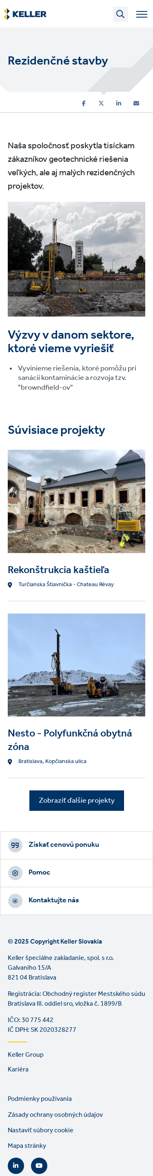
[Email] (136, 103)
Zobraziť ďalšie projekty (77, 801)
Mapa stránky (27, 1146)
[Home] (25, 14)
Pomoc (39, 872)
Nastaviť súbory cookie (40, 1130)
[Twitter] (101, 103)
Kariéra (18, 1069)
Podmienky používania (40, 1099)
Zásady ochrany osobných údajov (55, 1115)
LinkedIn (16, 1166)
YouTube (39, 1166)
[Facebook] (84, 103)
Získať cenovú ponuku (64, 845)
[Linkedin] (118, 103)
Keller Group (26, 1055)
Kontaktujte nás (54, 900)
